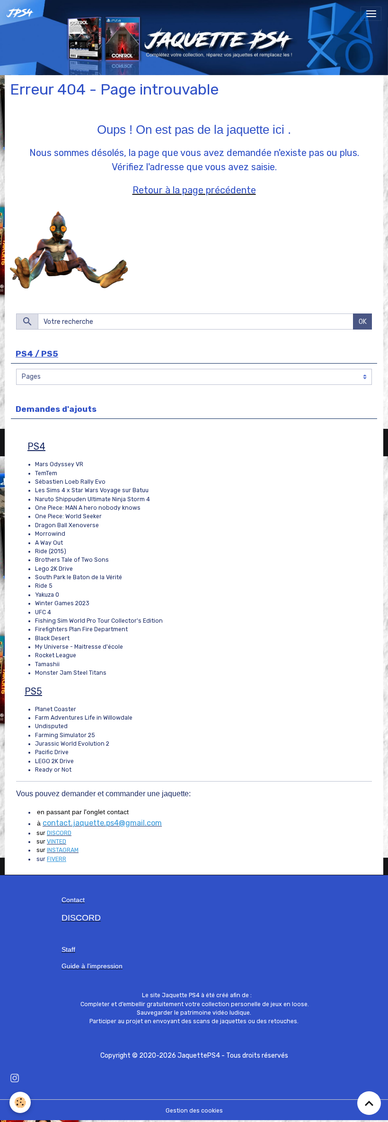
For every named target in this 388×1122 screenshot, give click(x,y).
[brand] (22, 14)
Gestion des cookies (194, 1110)
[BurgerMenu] (371, 14)
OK (363, 322)
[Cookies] (20, 1102)
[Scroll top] (369, 1103)
